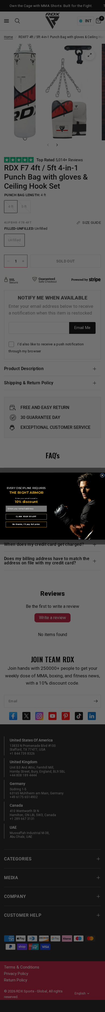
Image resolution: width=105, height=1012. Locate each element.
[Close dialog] (102, 475)
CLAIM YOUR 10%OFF (26, 516)
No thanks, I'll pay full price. (26, 524)
